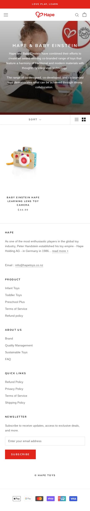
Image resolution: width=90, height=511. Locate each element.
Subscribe (20, 454)
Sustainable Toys (16, 352)
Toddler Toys (13, 295)
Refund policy (14, 315)
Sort (34, 119)
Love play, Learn (45, 4)
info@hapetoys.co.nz (29, 265)
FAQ (8, 359)
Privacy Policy (14, 388)
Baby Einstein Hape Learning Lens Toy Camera (23, 201)
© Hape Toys (45, 475)
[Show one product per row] (76, 119)
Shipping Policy (15, 402)
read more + (60, 251)
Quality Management (19, 345)
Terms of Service (16, 308)
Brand (9, 338)
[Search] (77, 15)
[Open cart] (84, 15)
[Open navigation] (6, 14)
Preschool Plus (15, 302)
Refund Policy (14, 382)
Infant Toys (12, 288)
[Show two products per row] (84, 119)
